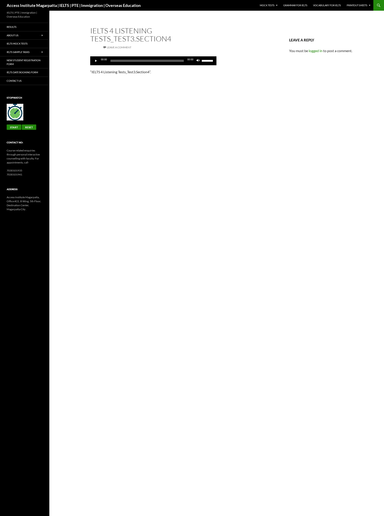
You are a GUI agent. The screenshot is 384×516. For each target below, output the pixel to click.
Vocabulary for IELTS (327, 5)
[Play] (96, 61)
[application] (153, 60)
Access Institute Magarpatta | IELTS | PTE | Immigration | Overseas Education (74, 5)
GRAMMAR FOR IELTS (295, 5)
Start (14, 127)
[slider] (208, 60)
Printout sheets (357, 5)
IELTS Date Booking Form (22, 72)
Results (11, 26)
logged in (315, 51)
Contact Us (14, 80)
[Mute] (198, 61)
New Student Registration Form (23, 62)
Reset (29, 127)
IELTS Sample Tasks (18, 52)
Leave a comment (119, 47)
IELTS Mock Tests (17, 43)
